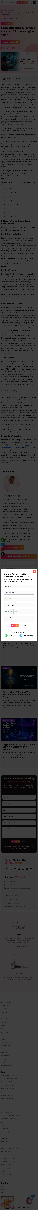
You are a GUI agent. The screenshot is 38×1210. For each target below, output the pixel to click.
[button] (6, 599)
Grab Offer (14, 625)
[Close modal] (34, 571)
